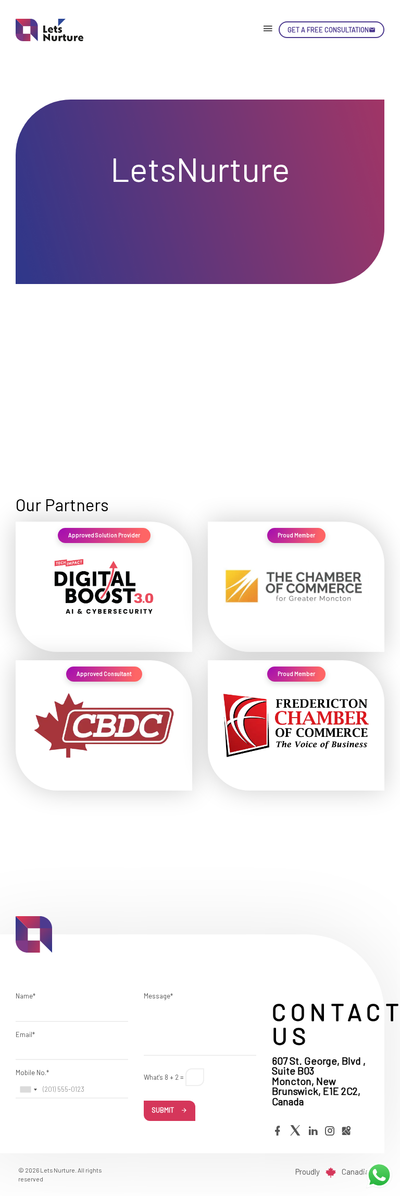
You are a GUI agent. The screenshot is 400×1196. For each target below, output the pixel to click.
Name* (25, 996)
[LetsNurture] (55, 30)
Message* (158, 996)
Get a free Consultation (328, 30)
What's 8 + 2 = (164, 1077)
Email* (25, 1034)
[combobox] (28, 1089)
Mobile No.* (32, 1072)
